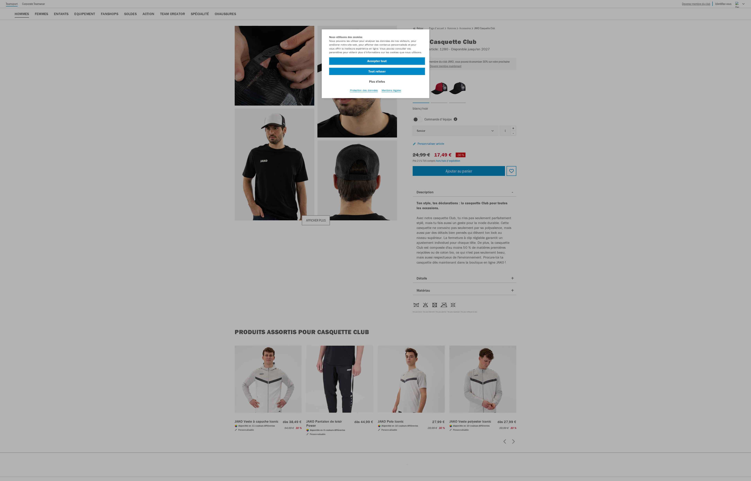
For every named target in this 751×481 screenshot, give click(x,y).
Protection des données (364, 90)
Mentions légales (391, 90)
